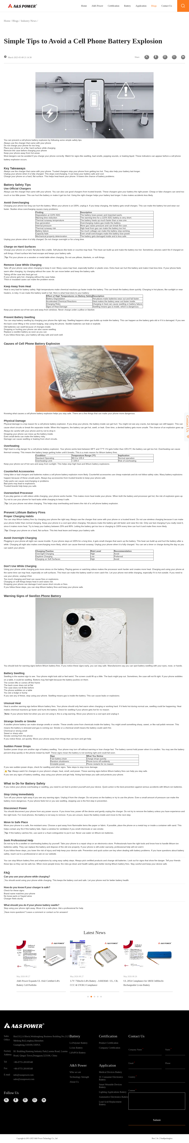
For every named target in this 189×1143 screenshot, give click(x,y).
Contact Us (166, 6)
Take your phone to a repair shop (76, 843)
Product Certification (108, 1043)
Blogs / (16, 20)
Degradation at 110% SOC (48, 215)
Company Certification (109, 1048)
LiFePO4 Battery (78, 1052)
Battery (127, 6)
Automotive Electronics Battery (113, 1097)
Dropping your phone (14, 434)
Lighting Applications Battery (113, 1092)
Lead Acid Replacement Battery (110, 1103)
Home (84, 6)
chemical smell (72, 728)
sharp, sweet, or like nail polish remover (155, 724)
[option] (41, 966)
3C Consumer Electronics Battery (111, 1078)
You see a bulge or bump (15, 693)
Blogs (154, 6)
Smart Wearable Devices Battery (110, 1085)
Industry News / (29, 20)
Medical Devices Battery (110, 1072)
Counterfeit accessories (100, 474)
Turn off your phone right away (18, 797)
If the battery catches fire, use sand (25, 833)
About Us (74, 1082)
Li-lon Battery (76, 1048)
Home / (8, 20)
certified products (95, 860)
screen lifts (13, 682)
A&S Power (97, 6)
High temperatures (45, 289)
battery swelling (24, 320)
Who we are (75, 1072)
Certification (113, 6)
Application (141, 6)
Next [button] (173, 969)
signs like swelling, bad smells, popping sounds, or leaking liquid (104, 156)
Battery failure (42, 231)
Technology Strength (79, 1077)
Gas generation (43, 223)
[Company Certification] (113, 1052)
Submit (157, 1120)
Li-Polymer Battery (79, 1043)
